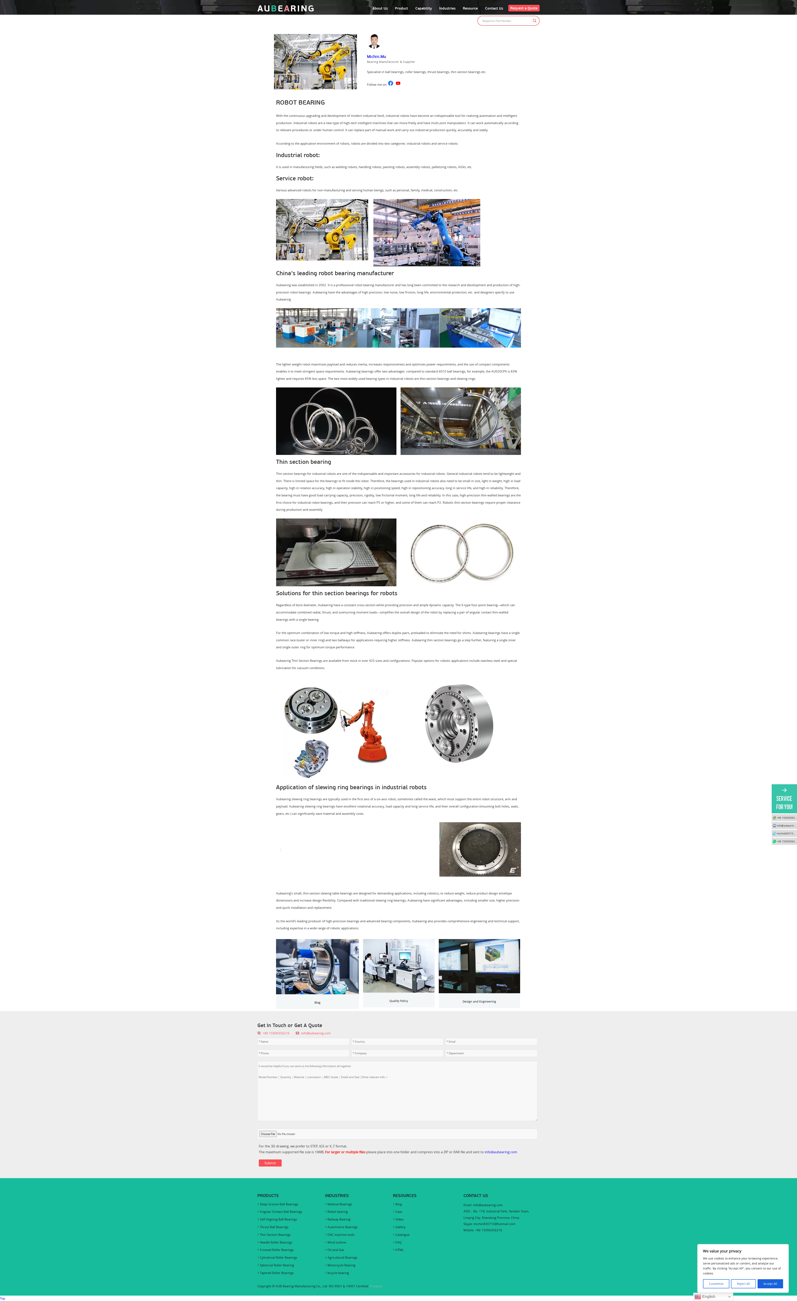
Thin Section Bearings (275, 1235)
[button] (280, 328)
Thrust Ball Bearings (274, 1227)
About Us (380, 8)
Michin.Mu (376, 56)
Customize (716, 1284)
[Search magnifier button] (535, 21)
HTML (399, 1250)
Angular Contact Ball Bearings (281, 1211)
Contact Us (494, 8)
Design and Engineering (479, 1001)
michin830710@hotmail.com (494, 1224)
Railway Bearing (339, 1219)
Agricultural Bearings (342, 1257)
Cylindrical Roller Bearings (278, 1257)
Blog (317, 1002)
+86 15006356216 (787, 817)
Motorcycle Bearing (341, 1265)
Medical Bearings (340, 1204)
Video (399, 1219)
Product (401, 8)
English (708, 1296)
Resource (470, 8)
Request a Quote (524, 8)
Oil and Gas (336, 1250)
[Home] (285, 11)
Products (376, 1286)
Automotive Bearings (343, 1227)
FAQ (398, 1242)
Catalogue (402, 1235)
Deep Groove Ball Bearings (279, 1204)
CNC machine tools (341, 1235)
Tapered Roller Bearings (277, 1273)
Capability (423, 8)
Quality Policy (398, 1001)
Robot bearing (338, 1211)
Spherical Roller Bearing (277, 1265)
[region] (743, 1268)
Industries (447, 8)
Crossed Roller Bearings (277, 1250)
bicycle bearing (338, 1273)
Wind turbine (337, 1242)
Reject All (743, 1284)
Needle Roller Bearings (276, 1242)
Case (398, 1211)
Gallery (400, 1227)
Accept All (770, 1284)
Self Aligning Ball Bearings (278, 1219)
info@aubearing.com (316, 1033)
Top (2, 1298)
